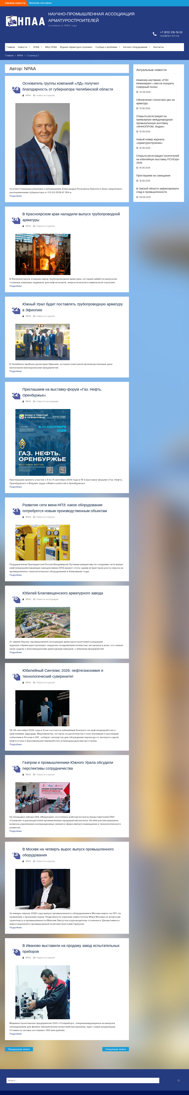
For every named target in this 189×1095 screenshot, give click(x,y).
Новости (22, 47)
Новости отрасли (46, 95)
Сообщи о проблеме (106, 47)
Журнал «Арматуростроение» (76, 47)
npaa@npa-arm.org (169, 35)
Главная (10, 47)
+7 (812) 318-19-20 (171, 32)
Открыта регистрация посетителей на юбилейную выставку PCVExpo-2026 (158, 159)
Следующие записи (115, 1049)
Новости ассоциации (47, 401)
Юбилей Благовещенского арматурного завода (62, 593)
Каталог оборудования (135, 47)
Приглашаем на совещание (153, 175)
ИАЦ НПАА (51, 47)
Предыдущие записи (19, 1049)
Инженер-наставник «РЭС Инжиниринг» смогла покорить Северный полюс (155, 83)
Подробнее (15, 195)
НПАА (36, 47)
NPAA (28, 95)
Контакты (158, 47)
